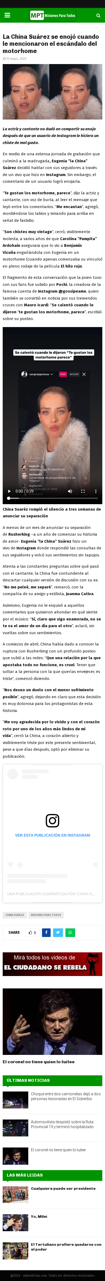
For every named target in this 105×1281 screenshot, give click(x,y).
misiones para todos (46, 915)
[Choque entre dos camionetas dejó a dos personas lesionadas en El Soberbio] (15, 1100)
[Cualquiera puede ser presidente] (15, 1194)
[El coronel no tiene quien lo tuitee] (52, 1021)
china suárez (14, 915)
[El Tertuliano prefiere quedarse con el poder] (15, 1250)
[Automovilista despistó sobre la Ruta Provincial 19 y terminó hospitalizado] (15, 1127)
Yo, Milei (39, 1216)
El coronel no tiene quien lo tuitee (39, 1061)
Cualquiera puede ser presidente (63, 1188)
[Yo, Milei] (15, 1222)
